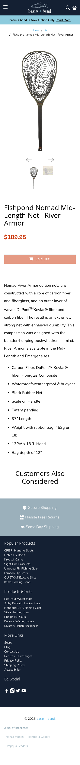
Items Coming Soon (17, 582)
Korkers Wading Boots (19, 621)
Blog (7, 647)
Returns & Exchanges (18, 656)
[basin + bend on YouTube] (23, 692)
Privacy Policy (13, 661)
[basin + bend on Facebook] (6, 692)
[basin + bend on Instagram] (12, 692)
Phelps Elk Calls (15, 617)
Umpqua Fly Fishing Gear (21, 569)
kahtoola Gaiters (39, 737)
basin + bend (45, 719)
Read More (63, 20)
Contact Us (11, 652)
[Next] (51, 160)
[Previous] (29, 160)
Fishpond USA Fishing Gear (22, 608)
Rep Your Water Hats (18, 599)
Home (35, 30)
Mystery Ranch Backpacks (21, 626)
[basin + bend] (40, 7)
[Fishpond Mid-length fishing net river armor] (40, 99)
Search (8, 643)
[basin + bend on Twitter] (18, 692)
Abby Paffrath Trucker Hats (22, 603)
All (47, 30)
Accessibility (12, 670)
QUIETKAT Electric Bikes (20, 578)
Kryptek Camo (13, 559)
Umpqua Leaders (17, 746)
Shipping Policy (14, 665)
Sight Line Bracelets (17, 564)
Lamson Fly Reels (16, 573)
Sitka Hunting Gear (17, 612)
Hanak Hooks (15, 737)
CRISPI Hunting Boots (19, 550)
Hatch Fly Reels (14, 555)
